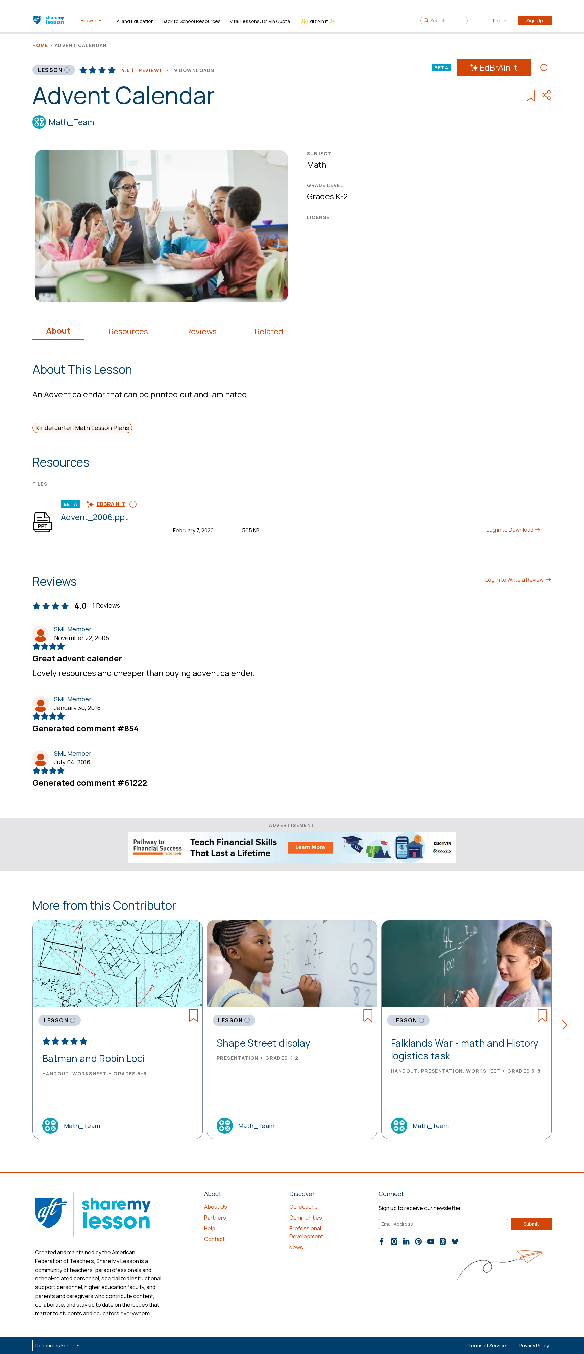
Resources (128, 331)
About (58, 330)
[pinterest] (418, 1241)
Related (269, 331)
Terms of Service (487, 1345)
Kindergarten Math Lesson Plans (82, 428)
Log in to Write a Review (515, 579)
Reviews (201, 331)
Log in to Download (510, 529)
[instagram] (394, 1241)
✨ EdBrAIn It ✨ (317, 21)
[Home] (49, 20)
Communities (305, 1217)
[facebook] (382, 1241)
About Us (215, 1206)
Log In (499, 20)
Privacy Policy (534, 1345)
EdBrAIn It (499, 67)
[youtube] (430, 1241)
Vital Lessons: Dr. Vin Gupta (260, 21)
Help (209, 1228)
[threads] (442, 1241)
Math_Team (71, 121)
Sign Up (534, 20)
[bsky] (455, 1241)
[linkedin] (406, 1241)
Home (40, 45)
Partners (215, 1217)
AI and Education (135, 21)
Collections (303, 1206)
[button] (566, 1026)
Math (316, 164)
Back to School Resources (191, 21)
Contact (214, 1239)
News (296, 1247)
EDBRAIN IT (111, 504)
